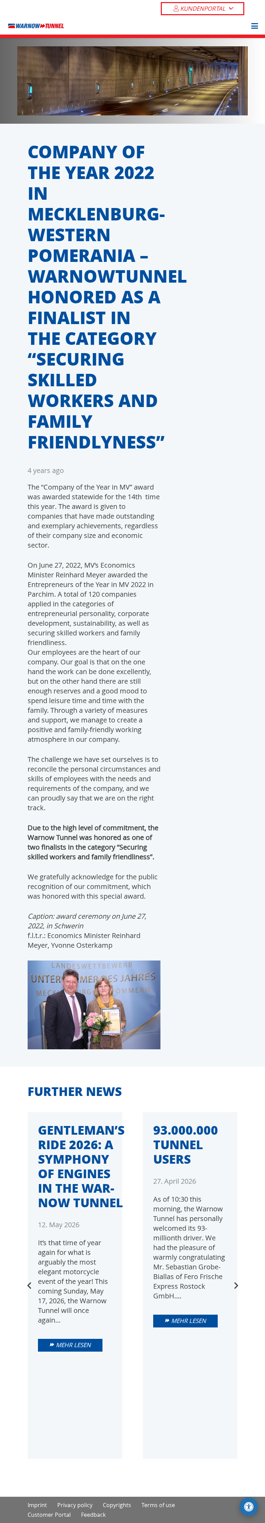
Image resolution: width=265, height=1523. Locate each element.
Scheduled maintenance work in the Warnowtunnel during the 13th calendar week (188, 1202)
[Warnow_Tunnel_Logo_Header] (36, 25)
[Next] (236, 1286)
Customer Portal (49, 1515)
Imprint (37, 1505)
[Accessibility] (248, 1506)
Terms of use (158, 1505)
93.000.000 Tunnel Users (70, 1144)
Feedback (93, 1515)
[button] (230, 8)
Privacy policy (74, 1505)
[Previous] (29, 1286)
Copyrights (117, 1505)
